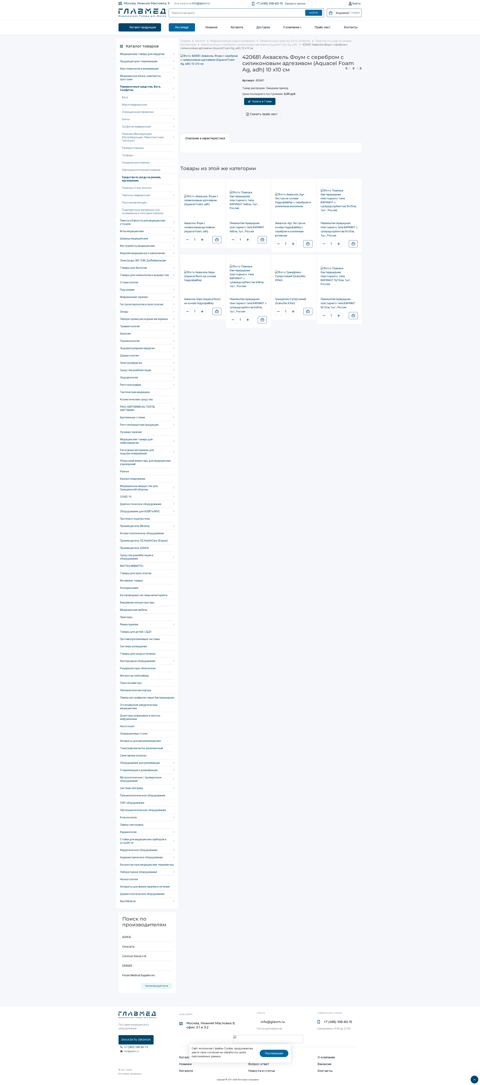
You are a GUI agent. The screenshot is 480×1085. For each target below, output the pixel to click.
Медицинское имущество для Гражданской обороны (139, 488)
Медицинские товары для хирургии (142, 54)
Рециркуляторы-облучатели (137, 668)
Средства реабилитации (135, 370)
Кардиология (128, 832)
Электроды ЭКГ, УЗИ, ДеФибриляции (143, 260)
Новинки (211, 27)
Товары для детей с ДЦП (135, 631)
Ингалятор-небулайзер (134, 675)
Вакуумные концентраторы (137, 602)
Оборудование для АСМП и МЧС (140, 511)
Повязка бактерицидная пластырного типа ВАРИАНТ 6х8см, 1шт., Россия (247, 227)
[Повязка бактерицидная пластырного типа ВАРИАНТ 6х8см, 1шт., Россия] (248, 200)
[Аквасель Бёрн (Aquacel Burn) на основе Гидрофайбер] (202, 276)
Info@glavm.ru (201, 3)
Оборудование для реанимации (140, 762)
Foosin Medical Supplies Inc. (139, 975)
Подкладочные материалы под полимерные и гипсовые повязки (142, 211)
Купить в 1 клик (262, 101)
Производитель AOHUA (134, 547)
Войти (356, 3)
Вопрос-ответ (258, 1064)
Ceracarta (128, 946)
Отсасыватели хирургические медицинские (139, 706)
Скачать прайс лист (264, 114)
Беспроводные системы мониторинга (143, 595)
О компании (291, 27)
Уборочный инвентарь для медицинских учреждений (145, 462)
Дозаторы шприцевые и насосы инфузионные (140, 717)
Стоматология (129, 282)
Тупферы (127, 155)
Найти (313, 12)
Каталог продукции (143, 27)
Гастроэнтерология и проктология (141, 304)
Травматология (130, 326)
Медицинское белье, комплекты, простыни (140, 77)
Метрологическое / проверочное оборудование (140, 779)
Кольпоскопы (128, 817)
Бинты (126, 119)
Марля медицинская (134, 104)
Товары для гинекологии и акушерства (144, 275)
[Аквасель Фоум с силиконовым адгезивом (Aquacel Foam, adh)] (202, 200)
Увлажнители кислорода (135, 690)
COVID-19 (125, 496)
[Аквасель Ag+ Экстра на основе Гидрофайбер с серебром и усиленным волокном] (293, 200)
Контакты (351, 27)
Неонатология (129, 879)
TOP (473, 1078)
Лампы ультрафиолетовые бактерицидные (147, 697)
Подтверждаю (274, 1053)
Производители (156, 986)
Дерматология (129, 355)
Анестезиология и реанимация (139, 68)
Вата (125, 97)
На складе (182, 27)
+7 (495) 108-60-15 (269, 3)
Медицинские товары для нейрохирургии (136, 441)
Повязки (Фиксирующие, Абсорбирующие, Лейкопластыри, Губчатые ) (143, 137)
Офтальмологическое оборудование (143, 810)
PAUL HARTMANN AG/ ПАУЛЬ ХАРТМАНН (137, 408)
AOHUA (126, 937)
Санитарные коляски (133, 755)
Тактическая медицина (135, 392)
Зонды (124, 311)
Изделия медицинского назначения (142, 253)
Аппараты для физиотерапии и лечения (145, 886)
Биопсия (125, 333)
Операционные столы (133, 733)
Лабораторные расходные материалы (144, 318)
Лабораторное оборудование (138, 871)
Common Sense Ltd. (134, 956)
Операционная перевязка (138, 111)
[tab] (205, 138)
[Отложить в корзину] (216, 239)
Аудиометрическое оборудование (141, 857)
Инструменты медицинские (137, 245)
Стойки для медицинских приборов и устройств (143, 841)
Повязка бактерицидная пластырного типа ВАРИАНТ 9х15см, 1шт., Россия (338, 303)
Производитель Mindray (135, 525)
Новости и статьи (261, 1071)
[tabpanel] (271, 147)
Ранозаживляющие (134, 202)
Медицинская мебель (133, 609)
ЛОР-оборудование (132, 802)
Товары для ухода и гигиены (137, 653)
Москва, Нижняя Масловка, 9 (147, 3)
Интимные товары (131, 580)
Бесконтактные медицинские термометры (147, 864)
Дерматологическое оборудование (142, 893)
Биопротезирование (132, 478)
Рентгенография (130, 384)
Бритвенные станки (132, 417)
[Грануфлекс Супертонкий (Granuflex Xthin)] (293, 276)
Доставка (263, 27)
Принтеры (126, 617)
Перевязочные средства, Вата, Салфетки (140, 88)
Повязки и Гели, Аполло (137, 187)
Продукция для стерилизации (138, 61)
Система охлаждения (133, 646)
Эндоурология (129, 377)
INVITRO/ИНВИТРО (131, 565)
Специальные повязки (136, 162)
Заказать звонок (295, 3)
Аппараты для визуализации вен (140, 740)
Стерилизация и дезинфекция (139, 770)
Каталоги (237, 27)
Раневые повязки (133, 147)
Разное (124, 471)
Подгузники (127, 289)
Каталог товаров (142, 46)
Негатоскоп (127, 726)
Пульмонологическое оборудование (142, 795)
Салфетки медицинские (136, 126)
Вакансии (324, 1064)
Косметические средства (136, 399)
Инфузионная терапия (134, 297)
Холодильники (129, 587)
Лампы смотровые (131, 824)
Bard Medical (128, 901)
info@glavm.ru (131, 1051)
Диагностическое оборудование (140, 504)
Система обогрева (131, 788)
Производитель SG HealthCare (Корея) (144, 540)
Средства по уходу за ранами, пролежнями (141, 179)
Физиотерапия (129, 624)
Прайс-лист (323, 27)
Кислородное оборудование (137, 661)
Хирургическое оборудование (139, 850)
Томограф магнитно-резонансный (141, 748)
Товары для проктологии (135, 573)
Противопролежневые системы (140, 639)
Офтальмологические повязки (141, 169)
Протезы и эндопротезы (135, 518)
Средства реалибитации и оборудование (136, 557)
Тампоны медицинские (136, 195)
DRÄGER (127, 965)
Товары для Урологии (133, 267)
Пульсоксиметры (131, 682)
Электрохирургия (131, 362)
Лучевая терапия (131, 432)
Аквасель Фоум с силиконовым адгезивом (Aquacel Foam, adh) (199, 227)
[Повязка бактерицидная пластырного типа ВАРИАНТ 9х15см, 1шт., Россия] (339, 276)
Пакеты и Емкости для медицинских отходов (142, 222)
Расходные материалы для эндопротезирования (137, 452)
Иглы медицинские (132, 231)
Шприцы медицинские (134, 238)
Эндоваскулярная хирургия (137, 348)
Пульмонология (130, 340)
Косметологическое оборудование (142, 533)
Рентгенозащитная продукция (139, 424)
